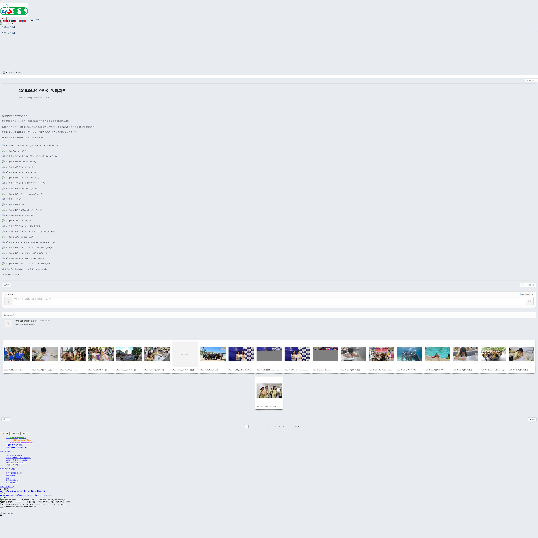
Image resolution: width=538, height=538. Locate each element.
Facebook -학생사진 (44, 495)
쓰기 (532, 419)
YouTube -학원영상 (9, 495)
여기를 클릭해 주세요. (11, 274)
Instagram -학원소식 (27, 495)
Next (297, 427)
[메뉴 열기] (2, 1)
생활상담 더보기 (6, 487)
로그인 (36, 19)
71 (291, 427)
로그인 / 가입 (9, 27)
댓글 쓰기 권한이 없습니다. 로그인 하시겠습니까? (32, 299)
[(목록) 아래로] (526, 285)
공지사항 (4, 433)
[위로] (522, 285)
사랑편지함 (15, 433)
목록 (7, 285)
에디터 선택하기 (528, 294)
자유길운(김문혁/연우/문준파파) (26, 321)
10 (283, 427)
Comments (9, 315)
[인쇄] (530, 285)
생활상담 (25, 433)
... (287, 427)
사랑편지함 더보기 (7, 469)
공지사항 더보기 (6, 451)
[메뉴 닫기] (12, 23)
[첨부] (534, 285)
